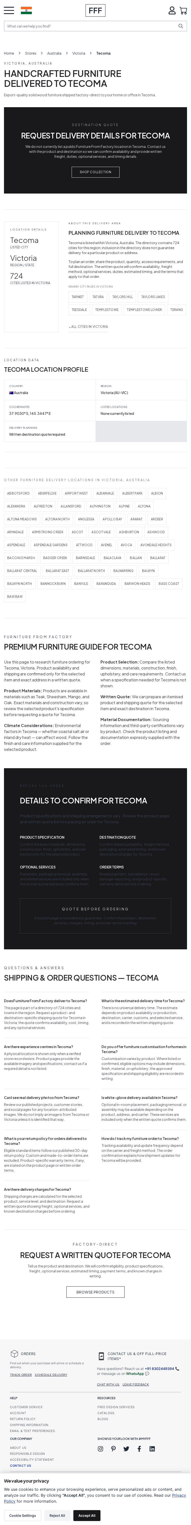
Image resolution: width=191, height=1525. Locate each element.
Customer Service (26, 1407)
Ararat (137, 519)
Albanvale (105, 493)
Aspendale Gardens (51, 545)
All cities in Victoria (88, 327)
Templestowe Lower (144, 310)
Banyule (81, 584)
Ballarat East (57, 571)
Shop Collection (95, 172)
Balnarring (123, 571)
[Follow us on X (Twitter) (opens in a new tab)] (126, 1449)
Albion (157, 493)
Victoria (78, 53)
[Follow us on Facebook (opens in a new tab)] (139, 1449)
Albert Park (132, 493)
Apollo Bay (112, 519)
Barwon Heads (137, 584)
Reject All (57, 1515)
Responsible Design (27, 1454)
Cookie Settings (22, 1515)
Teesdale (79, 310)
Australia (54, 53)
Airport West (76, 493)
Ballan (136, 558)
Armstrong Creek (47, 532)
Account (18, 1413)
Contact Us (20, 1465)
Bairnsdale (85, 558)
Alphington (100, 506)
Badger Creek (55, 558)
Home (9, 53)
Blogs (102, 1419)
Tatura (98, 297)
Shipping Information (29, 1425)
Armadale (15, 532)
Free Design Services (116, 1407)
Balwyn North (19, 584)
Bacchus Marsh (21, 558)
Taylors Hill (122, 297)
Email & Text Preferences (32, 1431)
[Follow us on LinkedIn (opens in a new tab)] (152, 1449)
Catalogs (106, 1413)
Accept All (87, 1515)
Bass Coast (169, 584)
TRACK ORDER (21, 1375)
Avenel (106, 545)
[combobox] (91, 26)
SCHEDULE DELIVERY (51, 1375)
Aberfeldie (47, 493)
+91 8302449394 (159, 1368)
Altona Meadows (22, 519)
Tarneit (78, 297)
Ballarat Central (22, 571)
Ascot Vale (101, 532)
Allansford (71, 506)
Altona (144, 506)
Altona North (57, 519)
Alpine (124, 506)
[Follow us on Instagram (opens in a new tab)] (100, 1449)
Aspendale (16, 545)
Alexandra (16, 506)
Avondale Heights (156, 545)
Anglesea (86, 519)
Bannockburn (53, 584)
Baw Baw (15, 596)
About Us (18, 1448)
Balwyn (148, 571)
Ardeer (157, 519)
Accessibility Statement (32, 1459)
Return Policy (23, 1419)
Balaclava (113, 558)
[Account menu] (172, 10)
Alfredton (43, 506)
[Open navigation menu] (9, 10)
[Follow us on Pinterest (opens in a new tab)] (113, 1449)
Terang (176, 310)
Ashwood (156, 532)
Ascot (77, 532)
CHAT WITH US (108, 1384)
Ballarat (157, 558)
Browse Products (96, 1292)
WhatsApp (135, 1373)
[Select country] (26, 10)
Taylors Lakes (153, 297)
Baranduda (106, 584)
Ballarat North (91, 571)
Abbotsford (18, 493)
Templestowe (106, 310)
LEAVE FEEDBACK (136, 1384)
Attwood (84, 545)
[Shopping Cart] (183, 10)
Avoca (126, 545)
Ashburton (129, 532)
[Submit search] (181, 26)
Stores (30, 53)
